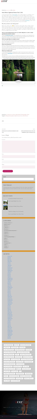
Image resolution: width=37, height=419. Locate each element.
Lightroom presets (18, 115)
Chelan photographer (15, 347)
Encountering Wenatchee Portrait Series (10, 230)
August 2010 (10, 335)
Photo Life (5, 241)
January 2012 (10, 313)
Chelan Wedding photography (19, 349)
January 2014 (10, 286)
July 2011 (9, 321)
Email (3, 159)
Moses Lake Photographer (8, 366)
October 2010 (10, 332)
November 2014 (10, 278)
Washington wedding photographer (9, 373)
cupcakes (17, 354)
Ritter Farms (18, 368)
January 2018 (10, 261)
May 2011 (9, 323)
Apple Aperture (10, 53)
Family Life (6, 233)
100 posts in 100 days (10, 114)
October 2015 (10, 269)
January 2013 (10, 297)
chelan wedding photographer (8, 349)
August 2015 (10, 271)
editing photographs (9, 115)
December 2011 (10, 314)
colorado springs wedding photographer (23, 352)
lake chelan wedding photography (9, 361)
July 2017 (9, 262)
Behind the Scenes (7, 224)
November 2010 (10, 331)
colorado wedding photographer (9, 354)
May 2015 (9, 275)
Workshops (6, 247)
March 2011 (9, 326)
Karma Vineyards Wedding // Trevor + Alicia (14, 201)
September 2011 (10, 318)
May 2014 (9, 283)
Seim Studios (15, 14)
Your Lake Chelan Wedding (15, 380)
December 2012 (10, 299)
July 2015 (9, 273)
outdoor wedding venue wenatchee (9, 368)
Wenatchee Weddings (19, 378)
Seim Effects (27, 20)
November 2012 (10, 300)
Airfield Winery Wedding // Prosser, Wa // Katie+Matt (15, 211)
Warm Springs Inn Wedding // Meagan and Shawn (15, 206)
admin (14, 10)
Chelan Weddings (28, 349)
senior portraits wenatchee (26, 368)
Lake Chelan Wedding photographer (27, 359)
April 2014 (9, 284)
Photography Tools (25, 114)
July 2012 (9, 305)
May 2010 (9, 338)
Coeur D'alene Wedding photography (9, 352)
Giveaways (6, 235)
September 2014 (10, 279)
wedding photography (28, 373)
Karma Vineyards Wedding (15, 359)
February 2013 (10, 296)
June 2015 (9, 274)
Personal (5, 239)
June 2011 (9, 322)
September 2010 (10, 334)
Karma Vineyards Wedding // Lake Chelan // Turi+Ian (16, 214)
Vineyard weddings (15, 371)
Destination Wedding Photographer (26, 354)
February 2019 (10, 256)
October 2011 (10, 317)
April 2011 (9, 325)
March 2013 (9, 295)
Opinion (5, 238)
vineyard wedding (7, 371)
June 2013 (9, 291)
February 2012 (10, 312)
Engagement (6, 232)
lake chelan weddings (19, 361)
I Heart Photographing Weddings (9, 236)
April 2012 (9, 309)
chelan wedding (22, 347)
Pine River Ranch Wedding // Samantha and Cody (15, 198)
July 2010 (9, 336)
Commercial (6, 227)
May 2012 (9, 308)
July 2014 (9, 282)
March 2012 (9, 310)
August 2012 (10, 304)
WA (20, 371)
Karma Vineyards (6, 359)
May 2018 (9, 258)
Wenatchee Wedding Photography (9, 378)
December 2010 (10, 330)
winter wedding (6, 380)
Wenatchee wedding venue (29, 378)
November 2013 (10, 287)
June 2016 (9, 266)
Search (4, 176)
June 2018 (9, 257)
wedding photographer (20, 373)
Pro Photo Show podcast (9, 35)
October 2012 (10, 301)
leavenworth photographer (29, 361)
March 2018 (9, 260)
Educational (18, 114)
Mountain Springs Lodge (17, 366)
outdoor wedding (25, 366)
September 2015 (10, 270)
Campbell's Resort (7, 347)
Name (3, 154)
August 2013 (10, 288)
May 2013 (9, 292)
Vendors (5, 244)
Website (3, 164)
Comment (3, 139)
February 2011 (10, 327)
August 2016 (10, 265)
